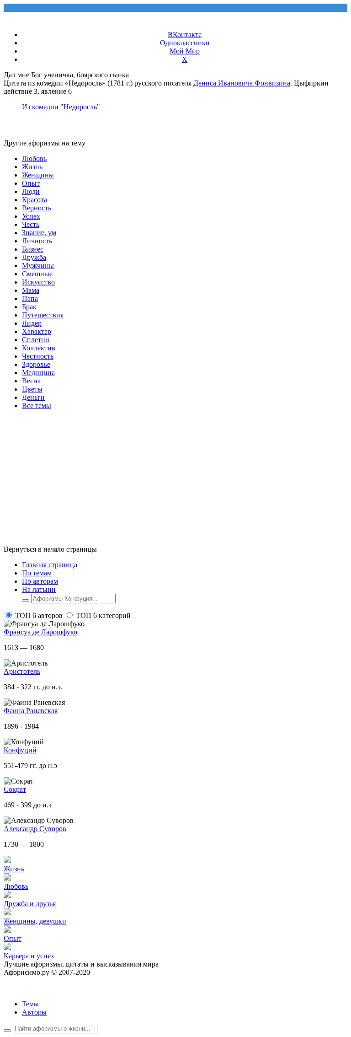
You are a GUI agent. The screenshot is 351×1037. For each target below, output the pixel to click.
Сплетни (35, 340)
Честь (30, 224)
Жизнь (32, 167)
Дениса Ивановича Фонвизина (241, 83)
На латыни (39, 589)
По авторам (40, 581)
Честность (37, 356)
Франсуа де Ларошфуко (40, 632)
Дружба (34, 257)
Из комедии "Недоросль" (61, 107)
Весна (31, 381)
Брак (29, 307)
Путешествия (43, 315)
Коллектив (38, 348)
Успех (31, 216)
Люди (31, 191)
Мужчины (38, 265)
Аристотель (22, 671)
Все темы (36, 405)
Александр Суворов (35, 829)
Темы (30, 1004)
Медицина (38, 372)
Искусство (38, 282)
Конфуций (20, 750)
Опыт (31, 183)
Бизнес (32, 249)
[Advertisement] (175, 481)
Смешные (37, 274)
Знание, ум (39, 232)
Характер (36, 331)
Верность (36, 208)
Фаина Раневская (31, 711)
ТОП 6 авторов (39, 615)
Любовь (34, 158)
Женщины (38, 175)
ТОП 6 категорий (103, 615)
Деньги (33, 397)
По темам (37, 573)
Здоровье (36, 364)
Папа (30, 298)
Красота (34, 200)
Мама (30, 290)
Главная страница (49, 565)
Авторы (34, 1012)
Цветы (32, 389)
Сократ (15, 789)
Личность (37, 241)
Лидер (32, 323)
